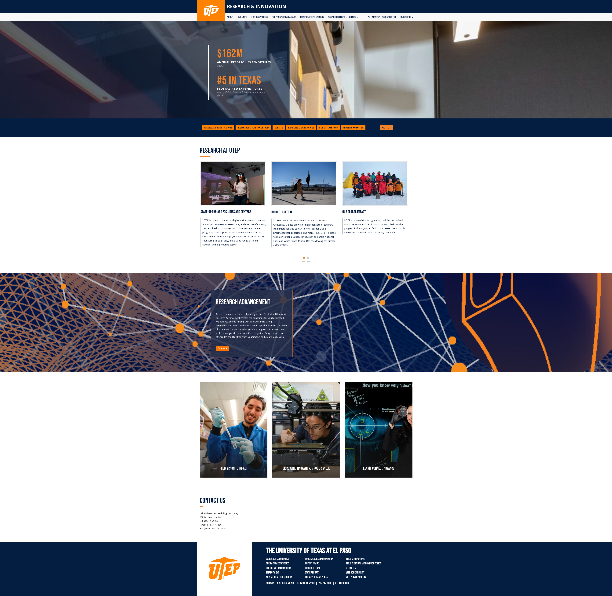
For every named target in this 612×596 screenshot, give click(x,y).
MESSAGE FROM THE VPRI (218, 127)
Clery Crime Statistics (277, 563)
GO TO (387, 128)
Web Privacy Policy (356, 577)
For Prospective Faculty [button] (284, 17)
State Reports (312, 572)
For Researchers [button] (259, 17)
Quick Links (406, 17)
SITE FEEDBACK (342, 583)
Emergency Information (278, 568)
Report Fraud (312, 563)
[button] (253, 127)
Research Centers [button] (337, 17)
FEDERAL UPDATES (353, 127)
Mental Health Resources (279, 577)
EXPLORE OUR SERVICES (301, 127)
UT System (351, 568)
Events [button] (353, 17)
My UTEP (376, 17)
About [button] (230, 17)
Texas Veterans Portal (317, 577)
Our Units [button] (242, 17)
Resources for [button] (389, 17)
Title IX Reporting (355, 559)
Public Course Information (319, 559)
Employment (272, 572)
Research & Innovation (256, 6)
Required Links (312, 568)
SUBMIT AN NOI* (328, 127)
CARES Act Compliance (277, 559)
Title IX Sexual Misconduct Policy (363, 563)
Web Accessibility (355, 572)
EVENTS (278, 127)
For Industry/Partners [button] (312, 17)
